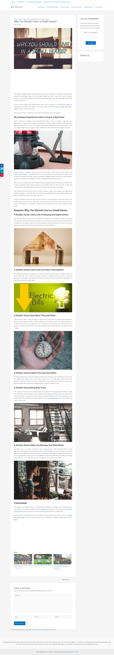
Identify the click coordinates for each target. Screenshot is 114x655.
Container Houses (76, 7)
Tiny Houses (41, 7)
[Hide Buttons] (1, 178)
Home (13, 2)
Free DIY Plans (65, 7)
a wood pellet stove (52, 398)
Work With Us (21, 2)
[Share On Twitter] (1, 168)
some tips (44, 509)
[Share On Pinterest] (1, 175)
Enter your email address (91, 32)
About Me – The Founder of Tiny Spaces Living (57, 2)
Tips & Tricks (98, 7)
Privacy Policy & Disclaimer (34, 2)
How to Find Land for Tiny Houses (42, 565)
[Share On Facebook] (1, 165)
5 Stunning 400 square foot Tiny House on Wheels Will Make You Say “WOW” (61, 566)
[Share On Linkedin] (1, 172)
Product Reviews (88, 7)
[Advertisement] (43, 82)
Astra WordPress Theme (71, 652)
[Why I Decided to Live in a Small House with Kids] (23, 559)
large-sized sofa (65, 106)
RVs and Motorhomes (53, 7)
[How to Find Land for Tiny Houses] (43, 559)
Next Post (66, 579)
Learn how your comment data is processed (44, 629)
